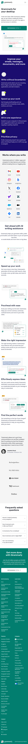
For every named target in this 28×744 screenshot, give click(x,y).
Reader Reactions (5, 696)
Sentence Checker (5, 703)
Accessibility (17, 678)
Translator (3, 659)
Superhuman (20, 639)
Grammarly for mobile (4, 620)
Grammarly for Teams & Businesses (19, 587)
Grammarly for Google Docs (4, 616)
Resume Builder (4, 698)
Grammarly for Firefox (4, 606)
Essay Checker (4, 654)
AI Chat (3, 661)
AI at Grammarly (19, 600)
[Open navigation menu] (25, 2)
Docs (2, 582)
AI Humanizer (4, 649)
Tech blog (17, 613)
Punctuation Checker (4, 707)
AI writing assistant (19, 605)
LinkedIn (5, 734)
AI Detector (4, 646)
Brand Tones (4, 686)
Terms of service (18, 665)
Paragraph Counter (5, 674)
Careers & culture (19, 650)
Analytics (3, 684)
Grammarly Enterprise (17, 591)
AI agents (3, 644)
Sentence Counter (5, 676)
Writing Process (18, 608)
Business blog (18, 618)
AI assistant (17, 598)
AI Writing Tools (4, 664)
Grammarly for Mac (5, 592)
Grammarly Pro (18, 584)
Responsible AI (18, 648)
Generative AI (18, 603)
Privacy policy (18, 663)
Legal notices (18, 680)
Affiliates (17, 655)
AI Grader (3, 694)
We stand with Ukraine (18, 645)
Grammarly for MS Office (5, 612)
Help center (4, 722)
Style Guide (3, 679)
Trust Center (18, 660)
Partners (17, 658)
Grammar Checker (5, 639)
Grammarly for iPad (5, 627)
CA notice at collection (17, 672)
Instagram (5, 729)
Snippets (3, 681)
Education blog (18, 615)
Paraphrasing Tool (5, 656)
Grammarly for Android (4, 630)
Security (17, 675)
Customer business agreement (19, 668)
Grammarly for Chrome (4, 599)
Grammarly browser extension (6, 595)
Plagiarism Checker (5, 641)
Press (16, 653)
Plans (16, 582)
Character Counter (5, 671)
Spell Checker (4, 701)
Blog (16, 610)
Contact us (3, 724)
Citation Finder (4, 691)
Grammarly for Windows (4, 589)
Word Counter (4, 669)
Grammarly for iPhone (4, 624)
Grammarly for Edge (6, 609)
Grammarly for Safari (4, 602)
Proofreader (4, 713)
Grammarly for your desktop (5, 585)
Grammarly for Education (18, 595)
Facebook (5, 727)
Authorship (3, 689)
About (16, 641)
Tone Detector (4, 666)
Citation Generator (5, 651)
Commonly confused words (19, 621)
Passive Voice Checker (4, 710)
